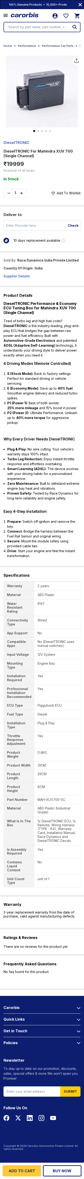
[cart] (77, 15)
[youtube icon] (53, 1118)
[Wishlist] (66, 15)
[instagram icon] (41, 1118)
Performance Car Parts (58, 46)
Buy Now (62, 1171)
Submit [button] (70, 1091)
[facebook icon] (6, 1118)
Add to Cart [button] (22, 1171)
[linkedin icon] (30, 1118)
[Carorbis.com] (25, 15)
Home (8, 46)
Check (73, 225)
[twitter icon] (18, 1118)
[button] (6, 15)
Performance (27, 46)
